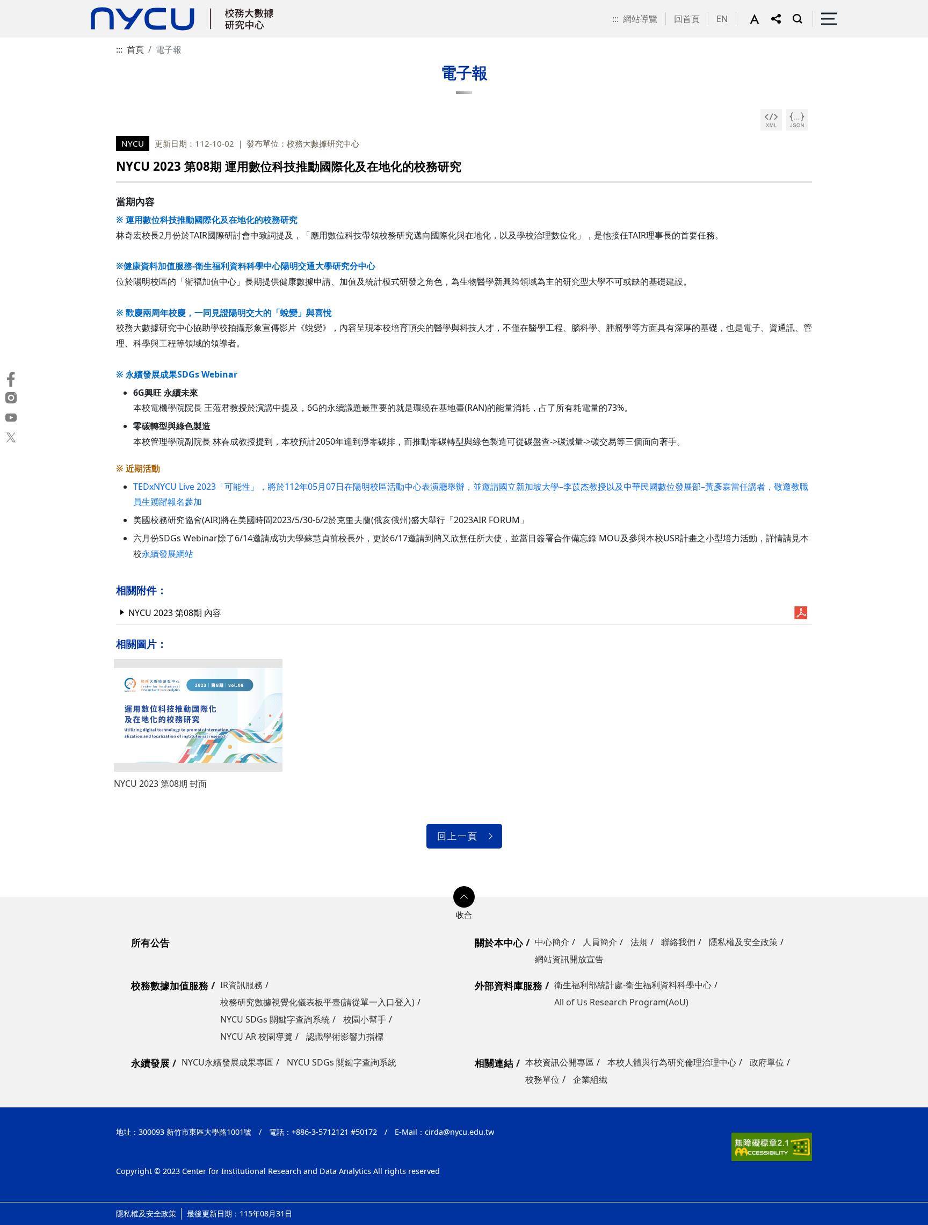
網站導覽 (640, 19)
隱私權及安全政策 (743, 942)
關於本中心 (499, 942)
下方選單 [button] (464, 897)
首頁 (135, 49)
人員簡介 (600, 942)
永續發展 (150, 1062)
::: (615, 19)
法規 (639, 942)
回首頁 (687, 19)
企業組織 (590, 1079)
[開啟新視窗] (771, 120)
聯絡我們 (678, 942)
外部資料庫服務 (508, 985)
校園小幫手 (364, 1019)
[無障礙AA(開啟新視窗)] (771, 1145)
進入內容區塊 (26, 6)
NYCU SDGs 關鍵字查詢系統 (275, 1019)
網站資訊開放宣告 (569, 959)
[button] (760, 19)
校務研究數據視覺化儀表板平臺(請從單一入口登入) (317, 1002)
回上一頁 (457, 836)
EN (722, 19)
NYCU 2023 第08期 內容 (174, 613)
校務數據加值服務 (169, 985)
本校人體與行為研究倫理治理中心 (671, 1062)
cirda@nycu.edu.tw (459, 1132)
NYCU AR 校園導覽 (256, 1036)
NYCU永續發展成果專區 (227, 1062)
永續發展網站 (167, 554)
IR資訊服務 (241, 985)
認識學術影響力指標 (344, 1036)
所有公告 (150, 942)
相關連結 (494, 1062)
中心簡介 (552, 942)
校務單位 (542, 1079)
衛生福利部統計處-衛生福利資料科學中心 (633, 985)
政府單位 (767, 1062)
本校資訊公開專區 (559, 1062)
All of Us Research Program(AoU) (621, 1002)
